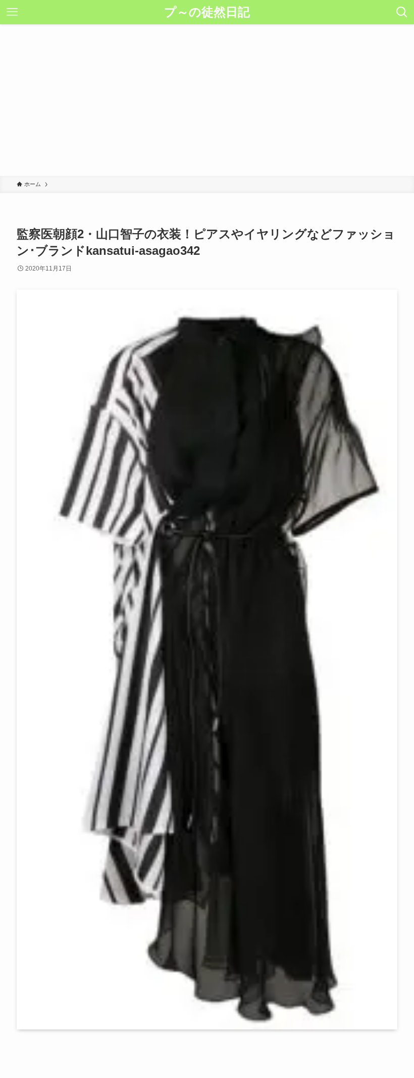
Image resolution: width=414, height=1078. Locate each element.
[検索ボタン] (402, 12)
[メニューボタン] (12, 12)
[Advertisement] (207, 100)
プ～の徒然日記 (207, 12)
